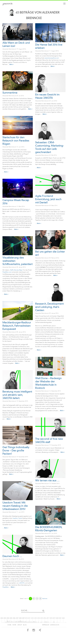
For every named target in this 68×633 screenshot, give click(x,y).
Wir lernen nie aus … (47, 480)
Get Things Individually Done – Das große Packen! (15, 450)
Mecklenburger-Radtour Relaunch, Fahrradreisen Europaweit (16, 325)
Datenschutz (54, 625)
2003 (4, 618)
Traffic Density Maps (16, 270)
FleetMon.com (7, 272)
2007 (17, 618)
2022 (63, 618)
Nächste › (45, 598)
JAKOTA (21, 583)
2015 (41, 618)
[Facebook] (28, 631)
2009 (23, 618)
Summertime (9, 92)
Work (14, 625)
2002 (1, 618)
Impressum (45, 625)
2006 (14, 618)
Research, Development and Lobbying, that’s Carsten (49, 307)
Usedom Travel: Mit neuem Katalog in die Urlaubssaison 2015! (15, 506)
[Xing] (40, 631)
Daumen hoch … (12, 556)
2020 (57, 618)
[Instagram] (34, 631)
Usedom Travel (17, 518)
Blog (25, 625)
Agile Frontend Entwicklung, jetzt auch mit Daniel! (48, 199)
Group (19, 625)
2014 (38, 618)
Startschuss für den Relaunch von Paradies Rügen (15, 140)
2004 (8, 618)
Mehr (11, 64)
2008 (20, 618)
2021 (60, 618)
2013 (35, 618)
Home (9, 625)
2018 (51, 618)
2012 (32, 618)
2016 (45, 618)
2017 (48, 618)
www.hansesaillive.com (52, 58)
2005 (11, 618)
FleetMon (5, 587)
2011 (29, 618)
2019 (54, 618)
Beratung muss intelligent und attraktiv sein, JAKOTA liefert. (17, 395)
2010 (26, 618)
